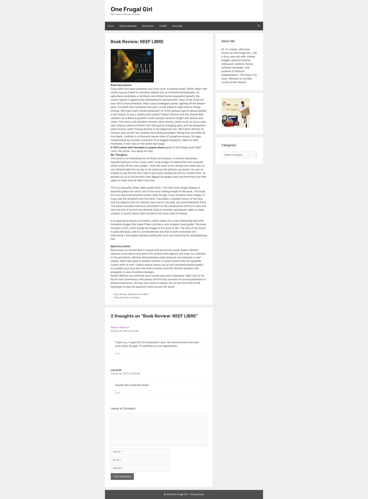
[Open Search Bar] (259, 26)
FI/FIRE (163, 26)
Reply (117, 353)
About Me (177, 26)
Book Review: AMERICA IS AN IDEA (131, 294)
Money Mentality (128, 26)
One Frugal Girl (131, 9)
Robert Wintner (120, 327)
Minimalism (148, 26)
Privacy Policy (197, 494)
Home (111, 26)
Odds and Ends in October (127, 297)
